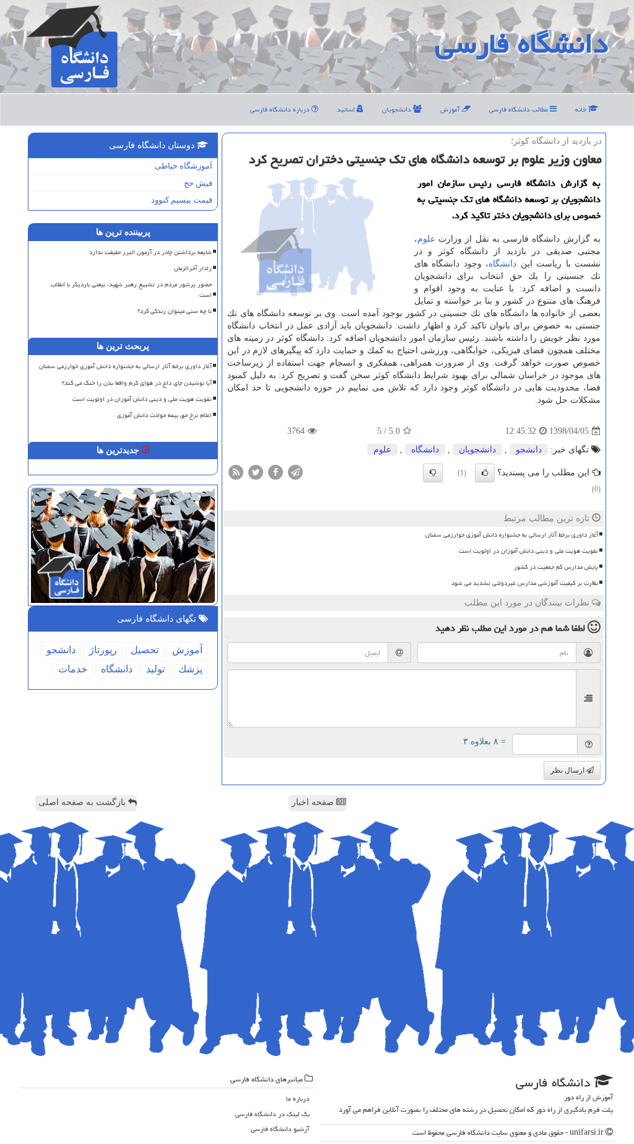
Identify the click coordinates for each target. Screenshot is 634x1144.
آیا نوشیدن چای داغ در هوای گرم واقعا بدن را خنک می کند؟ (137, 383)
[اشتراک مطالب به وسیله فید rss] (236, 472)
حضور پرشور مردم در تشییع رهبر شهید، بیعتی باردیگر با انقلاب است (131, 289)
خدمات (72, 669)
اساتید (347, 109)
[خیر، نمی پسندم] (433, 473)
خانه (581, 109)
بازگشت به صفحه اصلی (83, 802)
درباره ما (298, 1098)
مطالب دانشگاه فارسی (519, 109)
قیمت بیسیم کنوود (181, 200)
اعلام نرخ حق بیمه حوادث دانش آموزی (164, 415)
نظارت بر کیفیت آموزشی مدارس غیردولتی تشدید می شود (524, 583)
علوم (426, 239)
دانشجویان (397, 109)
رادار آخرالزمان (193, 268)
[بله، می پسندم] (485, 473)
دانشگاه (502, 263)
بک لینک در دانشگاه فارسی (272, 1113)
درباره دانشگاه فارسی (280, 109)
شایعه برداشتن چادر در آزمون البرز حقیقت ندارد (150, 252)
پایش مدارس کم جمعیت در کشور (556, 567)
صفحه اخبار (314, 802)
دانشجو (529, 449)
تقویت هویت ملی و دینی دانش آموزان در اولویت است (528, 551)
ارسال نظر (568, 770)
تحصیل (144, 650)
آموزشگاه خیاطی (183, 165)
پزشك (190, 669)
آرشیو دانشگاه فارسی (280, 1128)
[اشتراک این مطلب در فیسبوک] (275, 472)
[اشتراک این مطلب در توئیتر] (255, 472)
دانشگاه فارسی (521, 43)
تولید (155, 669)
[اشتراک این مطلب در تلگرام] (295, 472)
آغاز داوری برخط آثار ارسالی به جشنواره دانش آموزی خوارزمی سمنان (511, 535)
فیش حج (198, 183)
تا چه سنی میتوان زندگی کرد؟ (174, 311)
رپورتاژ (103, 650)
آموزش (451, 109)
